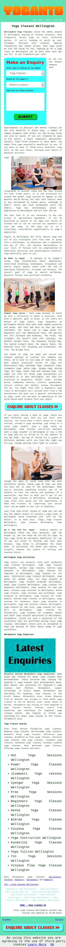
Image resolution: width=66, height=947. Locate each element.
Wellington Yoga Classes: (18, 32)
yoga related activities (30, 616)
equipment (39, 218)
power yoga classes (15, 585)
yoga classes (36, 877)
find (14, 729)
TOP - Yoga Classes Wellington (21, 884)
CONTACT (49, 20)
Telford (8, 880)
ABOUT (41, 20)
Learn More (37, 944)
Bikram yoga (20, 599)
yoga (31, 38)
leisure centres (13, 385)
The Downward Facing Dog (46, 341)
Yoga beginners (47, 322)
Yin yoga (41, 579)
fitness (27, 248)
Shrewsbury (32, 880)
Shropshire (10, 618)
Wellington (55, 877)
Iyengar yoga (26, 568)
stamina (44, 43)
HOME (34, 20)
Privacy (59, 919)
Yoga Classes (46, 764)
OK (52, 944)
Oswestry (19, 880)
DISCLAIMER (58, 20)
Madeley (48, 880)
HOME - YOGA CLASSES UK (33, 905)
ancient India (29, 191)
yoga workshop (34, 424)
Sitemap (6, 919)
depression (55, 139)
